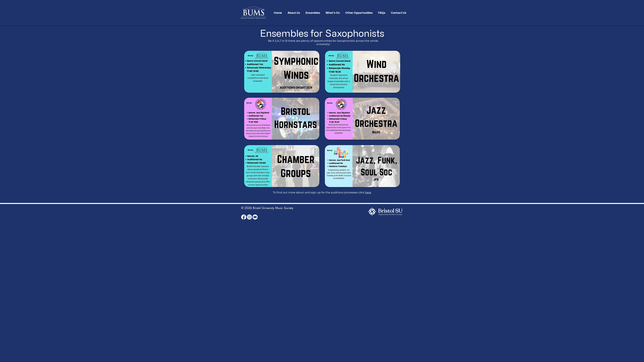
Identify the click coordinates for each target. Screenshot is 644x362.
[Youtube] (255, 217)
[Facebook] (243, 217)
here (368, 192)
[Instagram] (249, 217)
